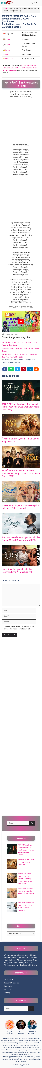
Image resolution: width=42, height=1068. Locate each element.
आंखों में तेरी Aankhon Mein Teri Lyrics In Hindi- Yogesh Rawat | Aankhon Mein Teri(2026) (20, 407)
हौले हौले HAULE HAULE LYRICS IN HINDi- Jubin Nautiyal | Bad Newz (19, 344)
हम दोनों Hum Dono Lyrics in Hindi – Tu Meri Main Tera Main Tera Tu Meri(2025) (19, 356)
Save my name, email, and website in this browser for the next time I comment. (19, 628)
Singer (7, 45)
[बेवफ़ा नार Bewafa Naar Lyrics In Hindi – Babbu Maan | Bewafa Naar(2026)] (21, 523)
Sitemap (7, 993)
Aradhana (8, 360)
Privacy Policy (9, 979)
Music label (9, 58)
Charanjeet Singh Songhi (22, 360)
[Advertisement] (21, 121)
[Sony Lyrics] (7, 3)
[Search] (32, 823)
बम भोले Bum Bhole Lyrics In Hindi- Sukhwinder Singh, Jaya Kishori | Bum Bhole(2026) (21, 473)
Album (7, 39)
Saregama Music (14, 362)
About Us (7, 989)
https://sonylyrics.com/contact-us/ (13, 1057)
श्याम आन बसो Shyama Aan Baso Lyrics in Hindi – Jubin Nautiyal (20, 506)
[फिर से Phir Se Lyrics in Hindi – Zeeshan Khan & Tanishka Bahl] (21, 555)
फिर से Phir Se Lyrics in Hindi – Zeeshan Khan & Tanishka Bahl (17, 570)
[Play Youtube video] (21, 321)
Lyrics (7, 50)
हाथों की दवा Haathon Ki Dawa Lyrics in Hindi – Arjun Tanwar (20, 350)
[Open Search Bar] (32, 3)
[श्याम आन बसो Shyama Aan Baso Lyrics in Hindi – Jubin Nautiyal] (21, 491)
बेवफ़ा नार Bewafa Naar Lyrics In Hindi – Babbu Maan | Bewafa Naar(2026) (21, 538)
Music (7, 54)
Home (5, 8)
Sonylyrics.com (23, 1065)
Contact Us (8, 986)
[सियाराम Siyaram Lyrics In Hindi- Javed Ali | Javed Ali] (21, 425)
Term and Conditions (11, 983)
